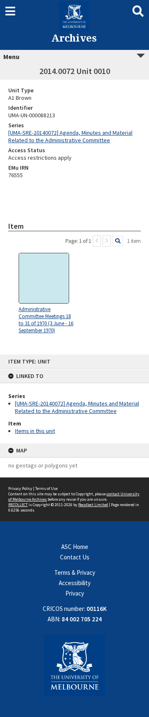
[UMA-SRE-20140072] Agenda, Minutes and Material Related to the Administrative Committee (77, 407)
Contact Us (74, 557)
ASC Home (74, 547)
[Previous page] (97, 241)
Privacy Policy (20, 488)
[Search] (118, 241)
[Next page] (107, 241)
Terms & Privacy (74, 572)
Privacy (74, 593)
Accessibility (75, 583)
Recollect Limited (93, 504)
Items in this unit (35, 431)
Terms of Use (46, 488)
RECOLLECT (18, 504)
